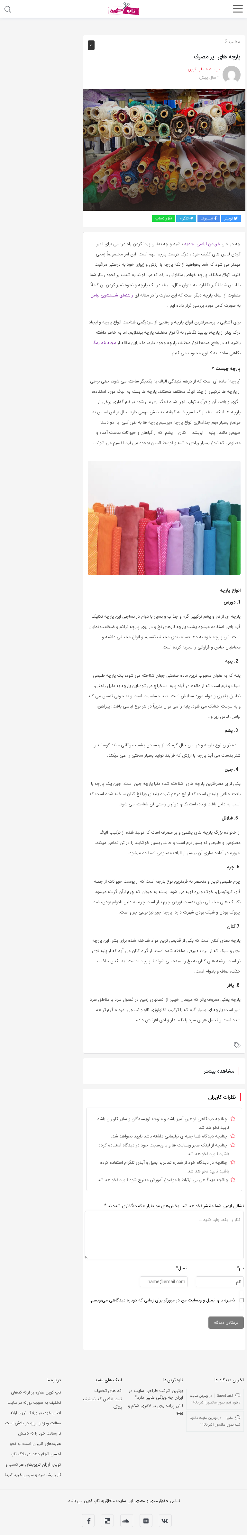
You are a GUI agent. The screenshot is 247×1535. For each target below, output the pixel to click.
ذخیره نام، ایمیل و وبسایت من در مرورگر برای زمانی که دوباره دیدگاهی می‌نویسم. (162, 1300)
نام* (240, 1268)
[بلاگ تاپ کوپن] (123, 8)
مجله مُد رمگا (104, 342)
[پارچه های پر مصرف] (164, 149)
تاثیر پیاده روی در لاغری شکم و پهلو (155, 1409)
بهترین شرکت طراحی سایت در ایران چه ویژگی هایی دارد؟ (156, 1394)
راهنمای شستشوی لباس (111, 295)
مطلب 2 (232, 41)
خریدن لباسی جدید (202, 243)
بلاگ (117, 1407)
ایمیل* (182, 1268)
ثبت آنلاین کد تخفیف (102, 1398)
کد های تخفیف (108, 1390)
